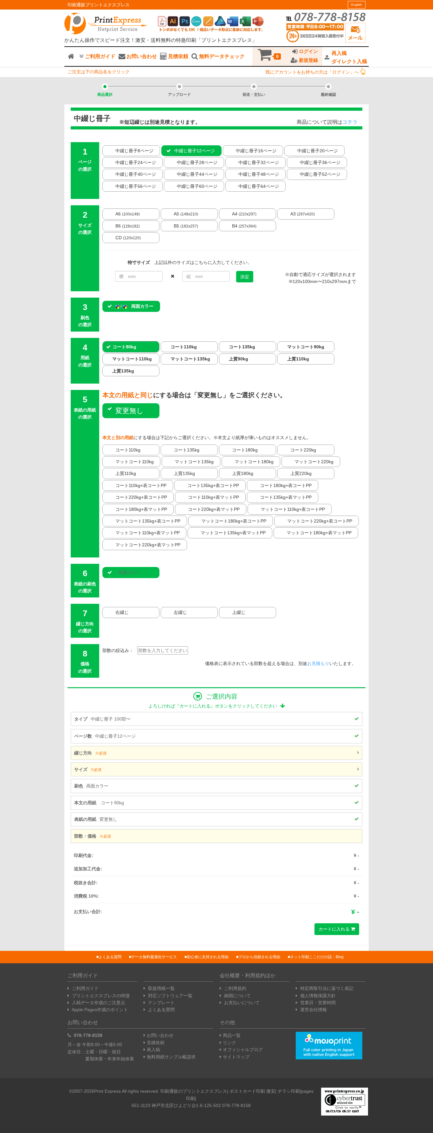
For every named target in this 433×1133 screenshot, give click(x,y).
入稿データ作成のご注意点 (98, 1002)
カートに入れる (335, 929)
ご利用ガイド (99, 56)
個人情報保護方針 (317, 995)
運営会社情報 (313, 1009)
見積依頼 (177, 56)
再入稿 (153, 1049)
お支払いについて (241, 1002)
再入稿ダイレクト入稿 (349, 57)
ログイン (308, 51)
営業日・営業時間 (317, 1002)
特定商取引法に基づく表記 (326, 988)
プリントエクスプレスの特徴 (100, 995)
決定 (244, 276)
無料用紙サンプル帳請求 (171, 1056)
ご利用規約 (234, 988)
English (356, 4)
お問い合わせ (141, 56)
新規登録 (308, 60)
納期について (237, 995)
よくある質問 (110, 957)
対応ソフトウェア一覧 (169, 995)
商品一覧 (232, 1035)
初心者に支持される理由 (208, 957)
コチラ (350, 122)
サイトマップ (236, 1056)
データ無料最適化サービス (154, 957)
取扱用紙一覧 (161, 988)
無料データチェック (221, 56)
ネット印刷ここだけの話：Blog (317, 957)
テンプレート (161, 1002)
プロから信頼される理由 (259, 957)
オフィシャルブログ (243, 1049)
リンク (229, 1042)
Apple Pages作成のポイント (99, 1009)
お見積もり (318, 663)
